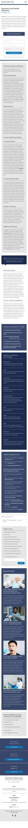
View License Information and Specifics (13, 496)
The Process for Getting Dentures (11, 548)
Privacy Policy (12, 812)
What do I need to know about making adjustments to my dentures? (12, 346)
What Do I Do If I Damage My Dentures (12, 551)
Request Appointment (14, 759)
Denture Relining (8, 722)
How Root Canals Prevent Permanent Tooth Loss (12, 691)
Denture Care (7, 534)
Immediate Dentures (9, 724)
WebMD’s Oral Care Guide (13, 465)
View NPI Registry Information (17, 500)
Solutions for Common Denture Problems (13, 546)
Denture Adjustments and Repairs (12, 720)
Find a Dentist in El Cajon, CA (11, 556)
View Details (14, 506)
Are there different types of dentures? (13, 330)
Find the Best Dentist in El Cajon (11, 732)
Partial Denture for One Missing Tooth (12, 541)
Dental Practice (8, 730)
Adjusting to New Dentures (10, 532)
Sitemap (16, 812)
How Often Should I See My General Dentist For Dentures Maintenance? (13, 591)
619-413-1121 (9, 248)
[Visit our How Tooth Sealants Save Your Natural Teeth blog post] (14, 654)
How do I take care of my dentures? (12, 341)
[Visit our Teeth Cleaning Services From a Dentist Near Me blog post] (14, 620)
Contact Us (14, 771)
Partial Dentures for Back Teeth (11, 544)
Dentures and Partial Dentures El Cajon (14, 261)
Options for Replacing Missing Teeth (12, 539)
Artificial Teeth (10, 516)
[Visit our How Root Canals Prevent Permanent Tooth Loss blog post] (14, 688)
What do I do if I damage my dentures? (13, 343)
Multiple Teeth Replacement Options (12, 727)
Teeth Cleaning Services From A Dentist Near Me (12, 623)
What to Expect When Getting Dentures (13, 553)
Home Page (10, 463)
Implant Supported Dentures (11, 536)
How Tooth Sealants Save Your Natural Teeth (12, 657)
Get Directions (14, 747)
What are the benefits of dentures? (12, 336)
